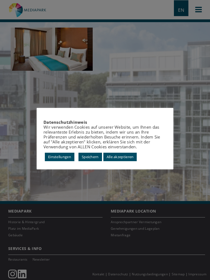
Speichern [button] (90, 156)
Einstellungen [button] (59, 156)
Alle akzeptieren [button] (120, 156)
